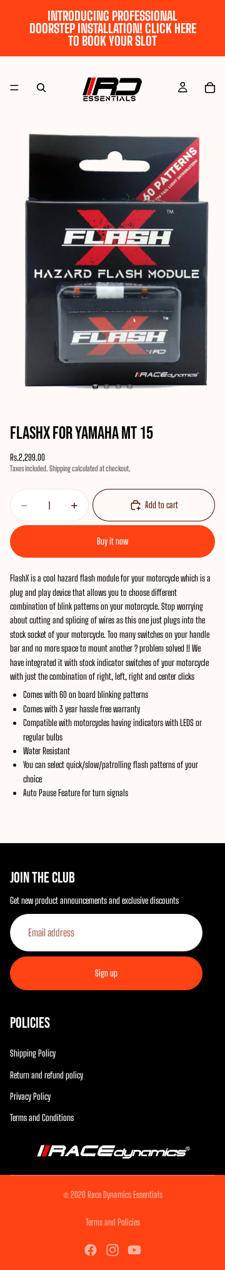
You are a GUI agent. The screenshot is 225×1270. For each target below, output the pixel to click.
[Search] (41, 87)
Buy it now (112, 541)
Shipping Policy (33, 1053)
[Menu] (14, 87)
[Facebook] (90, 1249)
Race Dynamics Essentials (125, 1194)
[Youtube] (134, 1249)
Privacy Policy (30, 1095)
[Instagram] (112, 1249)
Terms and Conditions (42, 1117)
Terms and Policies (113, 1222)
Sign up (106, 972)
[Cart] (210, 87)
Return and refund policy (46, 1074)
